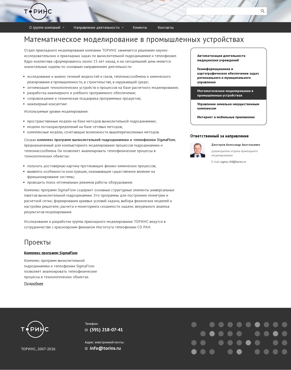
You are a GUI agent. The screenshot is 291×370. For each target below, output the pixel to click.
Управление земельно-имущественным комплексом (228, 106)
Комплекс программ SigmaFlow (51, 252)
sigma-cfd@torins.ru (233, 162)
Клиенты (140, 27)
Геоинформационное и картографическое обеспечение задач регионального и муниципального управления (228, 75)
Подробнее (33, 283)
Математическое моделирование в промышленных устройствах (225, 93)
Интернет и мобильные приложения (226, 117)
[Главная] (38, 11)
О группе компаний (47, 29)
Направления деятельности (99, 29)
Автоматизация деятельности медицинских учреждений (221, 57)
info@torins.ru (105, 348)
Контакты (166, 27)
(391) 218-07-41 (106, 330)
